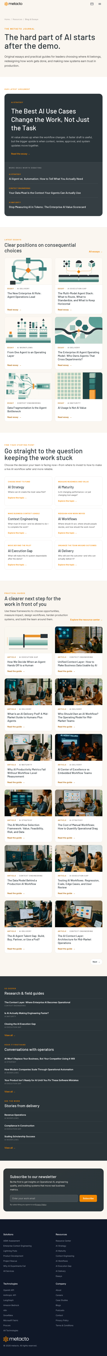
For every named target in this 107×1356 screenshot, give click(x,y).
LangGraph (8, 1300)
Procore (6, 1325)
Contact (59, 1315)
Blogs (58, 1305)
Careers (59, 1295)
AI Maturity (61, 1251)
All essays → (96, 251)
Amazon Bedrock (11, 1305)
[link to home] (13, 4)
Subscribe (88, 1198)
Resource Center (63, 1241)
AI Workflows (62, 1261)
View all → (9, 1035)
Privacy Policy (40, 1205)
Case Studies (62, 1300)
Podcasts (60, 1310)
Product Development (13, 1256)
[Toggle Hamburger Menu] (100, 4)
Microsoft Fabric (10, 1320)
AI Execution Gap (63, 1266)
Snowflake (8, 1315)
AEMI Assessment (11, 1241)
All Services (8, 1271)
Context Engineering (65, 1256)
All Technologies (10, 1330)
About (58, 1290)
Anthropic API (9, 1295)
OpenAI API (8, 1290)
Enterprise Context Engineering (17, 1246)
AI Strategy (61, 1246)
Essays (59, 1276)
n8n (5, 1310)
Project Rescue (10, 1261)
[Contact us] (92, 4)
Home (7, 19)
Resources (17, 19)
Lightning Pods (10, 1251)
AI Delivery (61, 1271)
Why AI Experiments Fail (14, 1266)
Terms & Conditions (64, 1325)
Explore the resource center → (86, 619)
